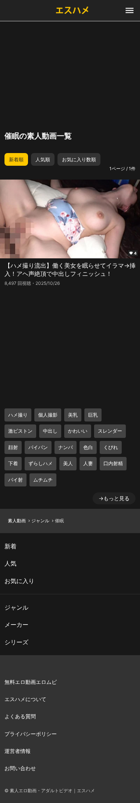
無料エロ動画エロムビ (30, 682)
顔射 (13, 447)
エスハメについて (25, 699)
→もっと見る (114, 498)
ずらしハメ (40, 463)
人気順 (42, 159)
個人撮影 (47, 415)
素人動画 (17, 520)
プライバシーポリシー (30, 734)
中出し (50, 431)
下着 (13, 463)
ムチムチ (43, 480)
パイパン (38, 447)
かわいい (77, 431)
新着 (10, 546)
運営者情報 (17, 751)
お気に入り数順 (79, 159)
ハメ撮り (18, 415)
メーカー (16, 624)
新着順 (16, 159)
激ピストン (20, 431)
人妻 (88, 463)
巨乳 (93, 415)
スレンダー (110, 431)
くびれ (110, 447)
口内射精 (113, 463)
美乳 (73, 415)
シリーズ (16, 642)
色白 (88, 447)
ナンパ (65, 447)
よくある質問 (20, 716)
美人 (68, 463)
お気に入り (19, 581)
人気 (10, 563)
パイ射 (15, 480)
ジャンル (40, 520)
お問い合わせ (20, 768)
